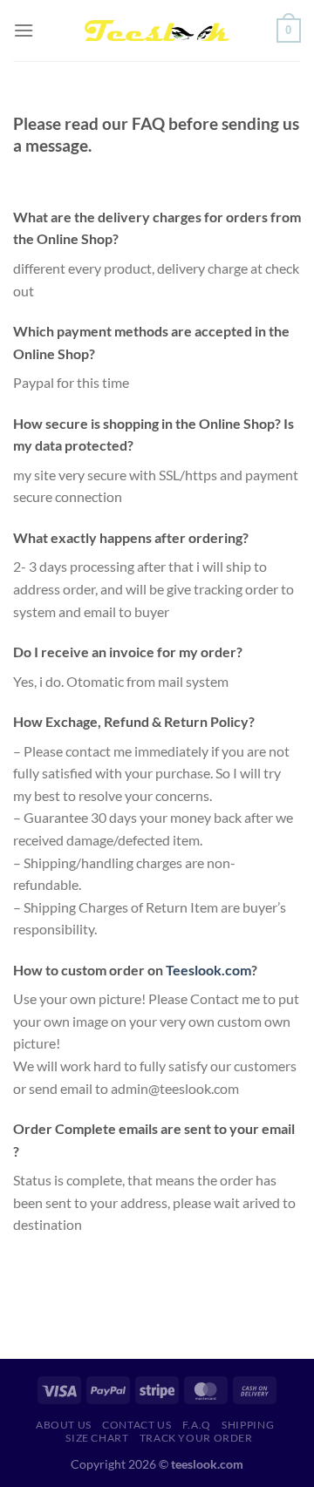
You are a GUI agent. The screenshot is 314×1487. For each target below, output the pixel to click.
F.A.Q (196, 1424)
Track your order (196, 1437)
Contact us (136, 1424)
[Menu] (23, 30)
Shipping (248, 1424)
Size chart (96, 1437)
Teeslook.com (208, 969)
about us (64, 1424)
